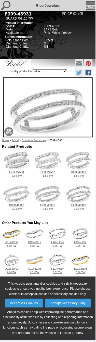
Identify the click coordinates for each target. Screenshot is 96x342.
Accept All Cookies (24, 303)
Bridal (15, 140)
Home (5, 140)
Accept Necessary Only (68, 303)
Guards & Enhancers (34, 140)
